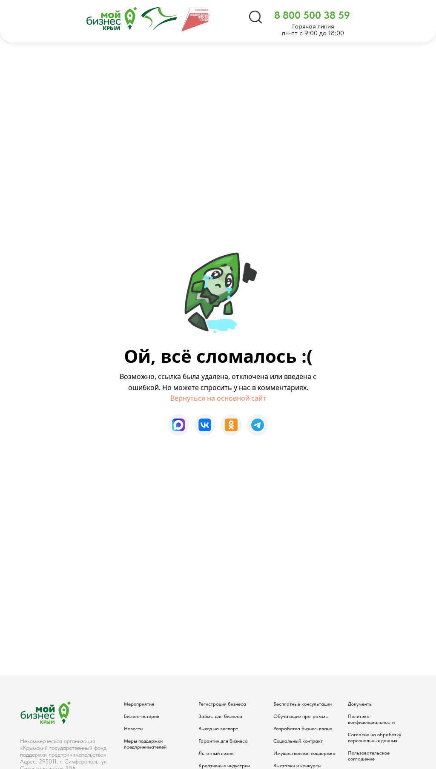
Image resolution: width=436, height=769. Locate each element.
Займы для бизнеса (220, 716)
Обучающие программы (301, 716)
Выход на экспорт (218, 729)
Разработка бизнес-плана (303, 729)
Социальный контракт (298, 741)
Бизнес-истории (141, 716)
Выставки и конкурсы (297, 766)
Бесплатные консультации (302, 704)
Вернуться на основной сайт (218, 398)
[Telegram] (257, 425)
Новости (133, 729)
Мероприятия (139, 704)
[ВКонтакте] (204, 425)
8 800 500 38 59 (312, 15)
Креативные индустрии (224, 766)
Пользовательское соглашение (369, 756)
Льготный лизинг (216, 753)
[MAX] (178, 425)
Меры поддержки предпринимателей (145, 744)
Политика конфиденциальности (371, 719)
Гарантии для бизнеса (223, 741)
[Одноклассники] (231, 425)
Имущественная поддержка (304, 753)
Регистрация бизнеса (222, 704)
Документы (360, 704)
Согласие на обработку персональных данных (374, 737)
